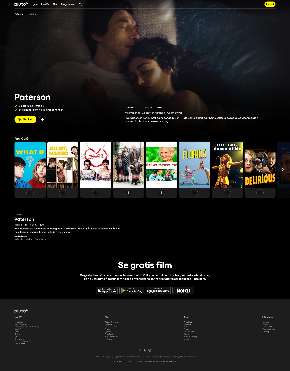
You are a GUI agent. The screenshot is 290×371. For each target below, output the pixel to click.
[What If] (30, 170)
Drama (17, 334)
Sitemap (266, 332)
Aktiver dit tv (268, 327)
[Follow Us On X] (140, 350)
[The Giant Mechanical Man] (161, 170)
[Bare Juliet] (63, 170)
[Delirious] (260, 170)
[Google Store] (131, 290)
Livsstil (186, 339)
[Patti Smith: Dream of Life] (227, 170)
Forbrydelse (109, 339)
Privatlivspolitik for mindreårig (183, 357)
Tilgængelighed (269, 329)
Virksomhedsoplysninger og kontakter (109, 357)
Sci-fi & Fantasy (111, 337)
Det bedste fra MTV (23, 341)
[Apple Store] (107, 290)
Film (55, 4)
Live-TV (45, 4)
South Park (19, 329)
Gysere (108, 332)
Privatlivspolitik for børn (160, 357)
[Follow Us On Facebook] (145, 350)
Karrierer (266, 322)
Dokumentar (189, 332)
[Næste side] (283, 170)
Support (266, 324)
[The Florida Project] (194, 170)
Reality (186, 334)
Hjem (35, 4)
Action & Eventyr (112, 322)
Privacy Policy (144, 357)
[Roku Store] (183, 290)
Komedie (108, 324)
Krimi (186, 327)
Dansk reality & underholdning (27, 327)
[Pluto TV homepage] (21, 311)
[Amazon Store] (158, 290)
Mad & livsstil (20, 344)
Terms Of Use (131, 357)
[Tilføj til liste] (42, 119)
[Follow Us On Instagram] (149, 350)
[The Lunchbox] (95, 170)
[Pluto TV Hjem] (21, 4)
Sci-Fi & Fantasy (190, 337)
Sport (17, 332)
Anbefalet (19, 322)
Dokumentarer (111, 327)
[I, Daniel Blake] (128, 170)
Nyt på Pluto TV (21, 324)
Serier (186, 317)
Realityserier (20, 339)
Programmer (68, 4)
